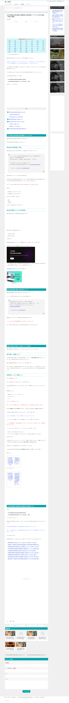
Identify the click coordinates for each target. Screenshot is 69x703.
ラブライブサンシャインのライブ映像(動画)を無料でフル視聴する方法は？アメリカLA (57, 87)
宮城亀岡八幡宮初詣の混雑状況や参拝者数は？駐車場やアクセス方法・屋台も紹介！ (23, 552)
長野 (15, 44)
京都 (26, 46)
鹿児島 (26, 51)
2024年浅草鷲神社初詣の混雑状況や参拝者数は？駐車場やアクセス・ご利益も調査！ (10, 649)
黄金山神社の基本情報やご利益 (15, 114)
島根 (26, 48)
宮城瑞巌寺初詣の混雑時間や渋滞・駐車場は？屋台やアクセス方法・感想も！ (22, 554)
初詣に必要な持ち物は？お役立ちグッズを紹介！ (17, 121)
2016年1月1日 (22, 310)
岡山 (43, 48)
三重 (43, 46)
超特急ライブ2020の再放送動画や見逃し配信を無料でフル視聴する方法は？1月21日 (57, 65)
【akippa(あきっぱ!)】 (11, 268)
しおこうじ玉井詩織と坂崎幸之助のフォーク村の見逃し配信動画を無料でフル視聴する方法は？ (57, 76)
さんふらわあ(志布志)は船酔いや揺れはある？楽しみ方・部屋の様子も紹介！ (57, 43)
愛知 (43, 44)
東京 (32, 42)
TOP (7, 697)
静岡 (15, 46)
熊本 (15, 51)
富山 (21, 44)
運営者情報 (22, 4)
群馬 (15, 42)
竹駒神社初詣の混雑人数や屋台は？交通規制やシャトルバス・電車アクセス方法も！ (23, 546)
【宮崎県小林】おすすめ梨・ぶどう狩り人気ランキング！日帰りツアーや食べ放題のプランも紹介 (57, 54)
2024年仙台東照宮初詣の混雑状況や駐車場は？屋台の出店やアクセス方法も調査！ (21, 638)
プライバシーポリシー (8, 4)
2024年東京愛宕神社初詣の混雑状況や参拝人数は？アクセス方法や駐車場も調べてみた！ (32, 638)
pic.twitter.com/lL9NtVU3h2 (15, 306)
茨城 (21, 42)
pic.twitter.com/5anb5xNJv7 (35, 164)
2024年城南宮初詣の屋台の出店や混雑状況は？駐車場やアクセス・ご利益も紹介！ (57, 11)
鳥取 (21, 48)
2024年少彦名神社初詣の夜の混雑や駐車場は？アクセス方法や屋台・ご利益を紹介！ (42, 638)
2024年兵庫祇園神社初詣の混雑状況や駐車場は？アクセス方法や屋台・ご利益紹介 (57, 29)
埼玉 (26, 42)
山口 (32, 48)
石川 (26, 44)
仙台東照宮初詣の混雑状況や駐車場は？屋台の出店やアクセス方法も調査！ (22, 550)
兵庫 (32, 46)
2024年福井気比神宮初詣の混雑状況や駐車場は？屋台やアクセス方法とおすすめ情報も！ (10, 638)
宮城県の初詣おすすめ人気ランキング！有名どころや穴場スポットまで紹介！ (22, 542)
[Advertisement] (26, 30)
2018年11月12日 (26, 168)
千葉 (43, 42)
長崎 (9, 51)
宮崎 (21, 51)
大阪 (37, 46)
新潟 (9, 44)
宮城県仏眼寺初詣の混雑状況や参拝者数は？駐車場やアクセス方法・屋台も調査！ (23, 556)
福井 (32, 44)
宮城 (13, 621)
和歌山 (15, 48)
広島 (37, 48)
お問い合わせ (16, 4)
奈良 (9, 48)
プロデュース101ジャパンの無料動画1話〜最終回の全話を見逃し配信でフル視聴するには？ (57, 15)
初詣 (10, 621)
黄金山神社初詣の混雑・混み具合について (16, 119)
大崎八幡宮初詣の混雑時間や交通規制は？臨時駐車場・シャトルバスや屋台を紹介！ (23, 548)
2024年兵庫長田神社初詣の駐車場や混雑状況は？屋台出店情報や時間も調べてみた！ (21, 649)
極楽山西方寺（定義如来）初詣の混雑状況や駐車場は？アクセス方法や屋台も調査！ (23, 558)
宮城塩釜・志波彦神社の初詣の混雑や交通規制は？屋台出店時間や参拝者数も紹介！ (23, 544)
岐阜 (37, 44)
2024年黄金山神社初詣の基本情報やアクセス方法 (17, 112)
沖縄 (32, 51)
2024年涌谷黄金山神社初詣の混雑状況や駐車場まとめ (18, 128)
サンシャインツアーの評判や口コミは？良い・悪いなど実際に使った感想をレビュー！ (57, 25)
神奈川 (38, 42)
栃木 (9, 42)
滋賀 (21, 46)
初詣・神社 (8, 19)
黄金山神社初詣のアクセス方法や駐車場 (16, 116)
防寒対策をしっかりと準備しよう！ (15, 126)
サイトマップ (28, 4)
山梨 (9, 46)
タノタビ (8, 2)
